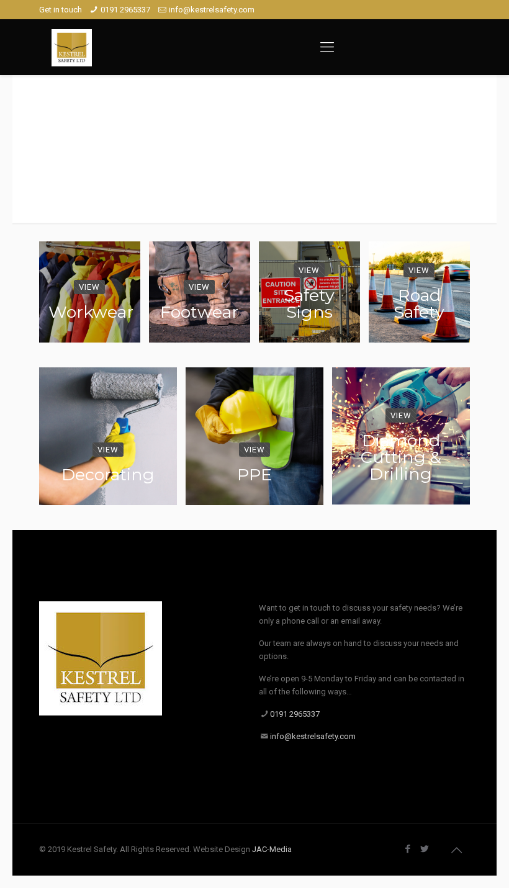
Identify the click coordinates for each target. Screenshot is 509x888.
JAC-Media (272, 849)
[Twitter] (424, 848)
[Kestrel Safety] (72, 47)
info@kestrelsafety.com (211, 9)
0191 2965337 (125, 9)
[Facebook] (408, 848)
